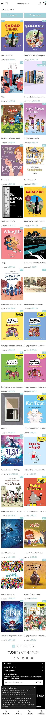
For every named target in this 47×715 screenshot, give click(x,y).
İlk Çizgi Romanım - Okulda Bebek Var (35, 636)
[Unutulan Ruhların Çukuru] (35, 285)
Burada (4, 428)
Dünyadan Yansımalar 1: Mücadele (12, 511)
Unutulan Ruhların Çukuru (33, 304)
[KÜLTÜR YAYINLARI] (5, 9)
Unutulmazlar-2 (30, 180)
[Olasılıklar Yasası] (12, 533)
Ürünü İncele (17, 40)
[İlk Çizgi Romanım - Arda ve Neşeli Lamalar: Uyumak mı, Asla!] (35, 326)
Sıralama (13, 15)
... (25, 646)
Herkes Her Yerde (7, 594)
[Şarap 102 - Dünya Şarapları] (35, 36)
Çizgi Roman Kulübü (31, 138)
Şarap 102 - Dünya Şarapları (34, 55)
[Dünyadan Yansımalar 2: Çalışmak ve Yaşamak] (12, 285)
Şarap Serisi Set (7, 55)
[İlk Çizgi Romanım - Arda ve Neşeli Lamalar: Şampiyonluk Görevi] (35, 368)
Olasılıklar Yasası (7, 553)
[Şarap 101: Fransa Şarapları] (35, 202)
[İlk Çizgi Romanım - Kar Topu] (35, 409)
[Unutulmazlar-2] (35, 160)
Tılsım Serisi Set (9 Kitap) (10, 470)
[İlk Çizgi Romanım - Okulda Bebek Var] (35, 616)
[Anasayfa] (3, 9)
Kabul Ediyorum (20, 704)
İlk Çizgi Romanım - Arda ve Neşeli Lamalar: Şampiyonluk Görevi (35, 387)
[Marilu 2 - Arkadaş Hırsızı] (35, 533)
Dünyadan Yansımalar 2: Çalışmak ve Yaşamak (12, 304)
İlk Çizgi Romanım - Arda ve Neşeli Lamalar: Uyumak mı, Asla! (35, 346)
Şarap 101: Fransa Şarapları (34, 221)
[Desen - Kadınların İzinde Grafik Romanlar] (35, 77)
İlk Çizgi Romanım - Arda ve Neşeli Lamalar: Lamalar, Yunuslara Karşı (12, 387)
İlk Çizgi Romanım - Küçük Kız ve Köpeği (35, 470)
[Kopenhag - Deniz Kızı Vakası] (35, 243)
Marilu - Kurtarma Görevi (10, 138)
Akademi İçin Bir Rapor (32, 594)
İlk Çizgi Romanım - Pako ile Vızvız (35, 511)
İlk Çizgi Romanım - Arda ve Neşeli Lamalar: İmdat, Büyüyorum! (12, 346)
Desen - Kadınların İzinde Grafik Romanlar (35, 97)
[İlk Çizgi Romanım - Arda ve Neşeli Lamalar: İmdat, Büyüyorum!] (12, 326)
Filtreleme (36, 15)
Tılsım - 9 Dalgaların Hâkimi (11, 636)
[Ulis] (12, 77)
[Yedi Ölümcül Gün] (12, 202)
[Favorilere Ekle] (12, 40)
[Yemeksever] (12, 160)
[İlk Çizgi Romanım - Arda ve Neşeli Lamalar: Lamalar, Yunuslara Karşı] (12, 368)
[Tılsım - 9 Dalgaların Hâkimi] (12, 616)
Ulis (2, 97)
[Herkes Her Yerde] (12, 575)
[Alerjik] (12, 243)
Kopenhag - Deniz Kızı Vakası (34, 263)
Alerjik (3, 263)
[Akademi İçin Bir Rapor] (35, 575)
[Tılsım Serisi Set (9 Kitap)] (12, 450)
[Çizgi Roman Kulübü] (35, 119)
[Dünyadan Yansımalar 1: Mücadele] (12, 492)
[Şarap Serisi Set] (12, 36)
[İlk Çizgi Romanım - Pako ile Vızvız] (35, 492)
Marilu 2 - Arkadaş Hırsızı (33, 553)
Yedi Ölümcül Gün (8, 221)
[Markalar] (7, 9)
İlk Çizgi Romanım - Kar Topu (34, 428)
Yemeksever (5, 180)
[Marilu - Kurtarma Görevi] (12, 119)
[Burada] (12, 409)
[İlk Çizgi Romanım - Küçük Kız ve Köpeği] (35, 450)
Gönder (38, 682)
